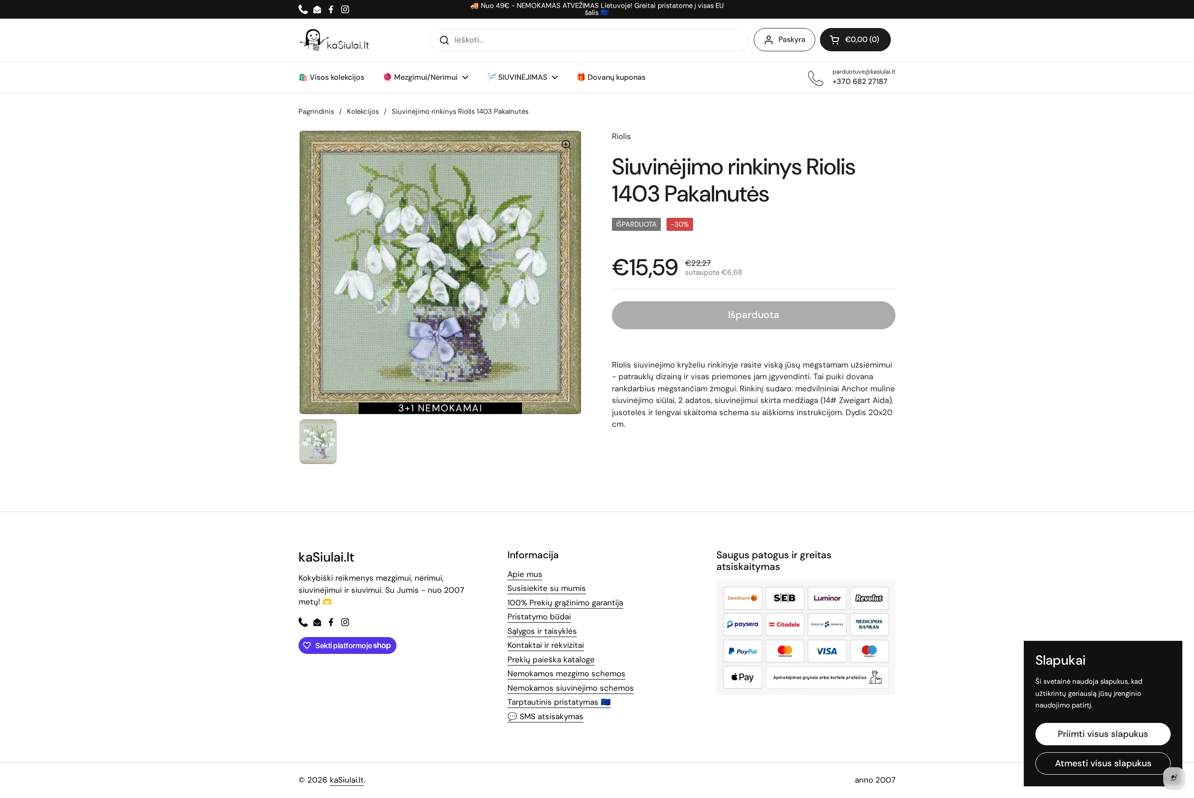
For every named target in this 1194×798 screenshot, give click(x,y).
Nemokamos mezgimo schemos (566, 673)
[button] (855, 39)
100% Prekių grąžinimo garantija (565, 602)
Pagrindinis (316, 111)
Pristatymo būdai (539, 616)
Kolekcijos (363, 111)
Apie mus (524, 574)
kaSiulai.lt (347, 780)
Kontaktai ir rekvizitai (545, 645)
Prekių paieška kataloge (551, 659)
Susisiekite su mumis (546, 588)
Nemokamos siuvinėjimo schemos (570, 688)
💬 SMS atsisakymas (545, 716)
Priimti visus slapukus (1103, 734)
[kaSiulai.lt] (335, 40)
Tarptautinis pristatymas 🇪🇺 (559, 702)
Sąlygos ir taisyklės (542, 631)
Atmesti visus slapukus (1103, 763)
